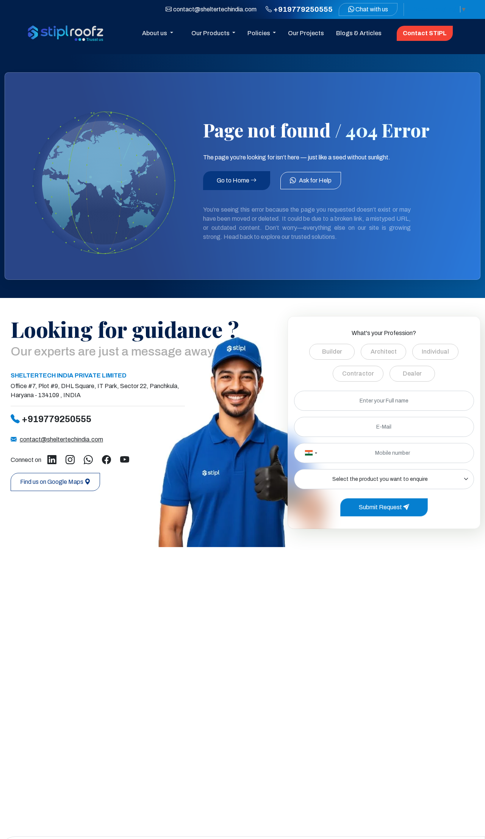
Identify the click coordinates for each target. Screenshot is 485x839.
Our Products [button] (211, 33)
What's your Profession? (384, 333)
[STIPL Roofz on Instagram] (70, 460)
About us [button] (155, 33)
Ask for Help (315, 180)
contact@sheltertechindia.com (215, 9)
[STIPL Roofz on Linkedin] (51, 460)
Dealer (412, 373)
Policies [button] (259, 33)
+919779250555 (56, 419)
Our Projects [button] (306, 33)
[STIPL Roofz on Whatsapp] (88, 460)
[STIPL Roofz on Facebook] (106, 460)
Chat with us (371, 9)
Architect (384, 351)
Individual (435, 351)
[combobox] (310, 453)
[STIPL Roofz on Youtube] (124, 460)
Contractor (358, 373)
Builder (332, 351)
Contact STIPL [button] (425, 33)
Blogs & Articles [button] (359, 33)
